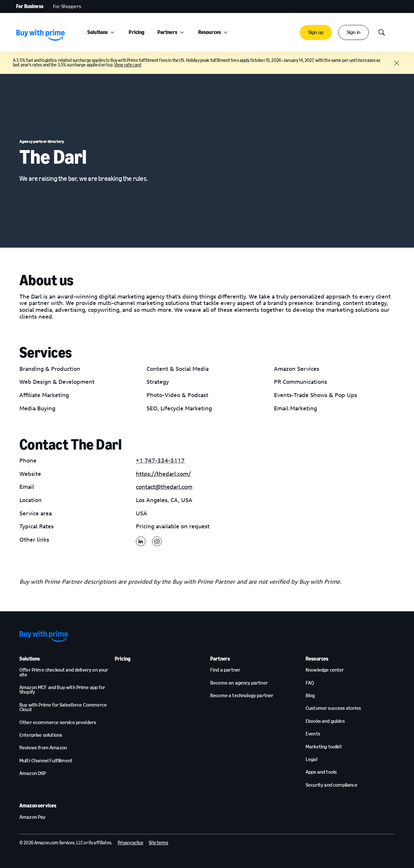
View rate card (127, 65)
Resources (209, 32)
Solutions (97, 32)
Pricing (136, 32)
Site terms (158, 843)
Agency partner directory (41, 141)
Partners (167, 32)
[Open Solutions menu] (112, 32)
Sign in (353, 32)
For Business (29, 6)
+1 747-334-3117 (160, 460)
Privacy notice (130, 843)
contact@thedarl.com (164, 487)
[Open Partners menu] (182, 32)
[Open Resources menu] (225, 32)
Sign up (315, 32)
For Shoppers (67, 6)
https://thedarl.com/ (163, 474)
